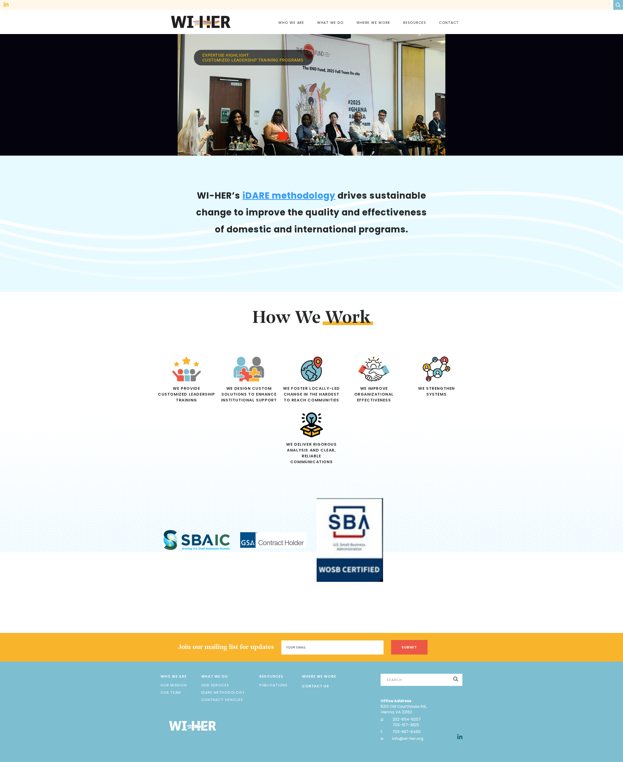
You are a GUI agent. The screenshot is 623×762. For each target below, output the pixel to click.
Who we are (291, 22)
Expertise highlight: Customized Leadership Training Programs (253, 57)
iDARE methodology (288, 195)
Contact (449, 22)
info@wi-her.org (407, 738)
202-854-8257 (407, 719)
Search (455, 679)
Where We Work (319, 676)
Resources (414, 22)
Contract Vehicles (222, 699)
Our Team (171, 692)
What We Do (330, 22)
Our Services (215, 685)
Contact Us (315, 686)
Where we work (373, 22)
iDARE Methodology (223, 692)
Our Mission (174, 685)
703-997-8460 (406, 732)
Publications (273, 685)
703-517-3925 (406, 725)
